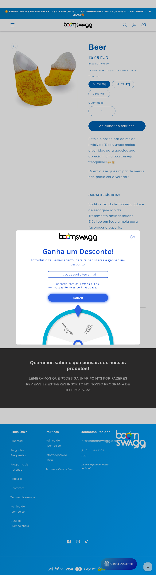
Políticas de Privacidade (80, 287)
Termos (85, 284)
